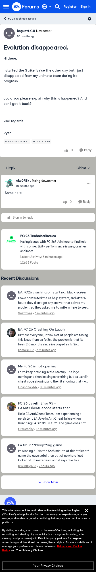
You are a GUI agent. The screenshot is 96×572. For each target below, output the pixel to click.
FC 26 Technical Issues (22, 18)
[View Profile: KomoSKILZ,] (11, 332)
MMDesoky (25, 429)
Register (70, 7)
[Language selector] (46, 6)
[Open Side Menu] (6, 6)
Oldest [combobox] (83, 168)
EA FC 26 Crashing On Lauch (41, 329)
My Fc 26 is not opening (37, 366)
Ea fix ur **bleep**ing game (40, 445)
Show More (50, 482)
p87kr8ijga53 (27, 466)
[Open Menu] (89, 19)
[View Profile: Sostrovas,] (11, 295)
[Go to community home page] (25, 6)
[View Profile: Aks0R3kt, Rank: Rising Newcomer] (9, 183)
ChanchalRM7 (28, 387)
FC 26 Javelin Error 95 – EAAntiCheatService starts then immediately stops (44, 406)
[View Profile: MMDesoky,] (11, 406)
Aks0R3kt (23, 181)
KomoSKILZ (26, 350)
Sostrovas (25, 313)
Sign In (85, 7)
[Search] (57, 6)
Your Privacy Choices (48, 565)
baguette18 (26, 31)
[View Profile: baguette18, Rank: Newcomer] (9, 33)
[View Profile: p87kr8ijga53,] (11, 448)
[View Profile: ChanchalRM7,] (11, 369)
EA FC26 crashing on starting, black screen (52, 292)
